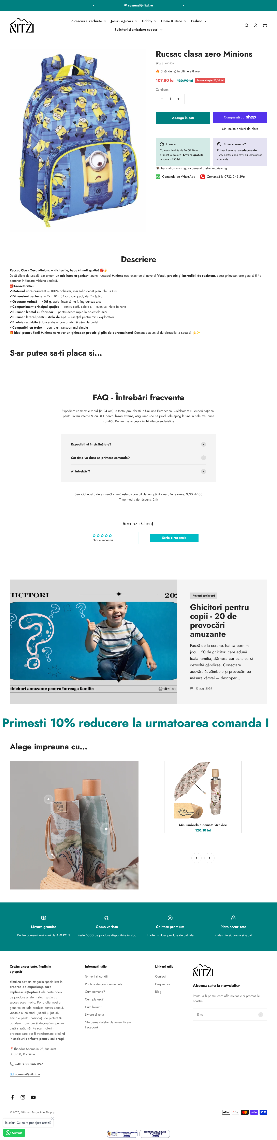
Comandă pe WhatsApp (178, 176)
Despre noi (162, 984)
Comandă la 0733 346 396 (226, 176)
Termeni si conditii (97, 976)
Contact (160, 976)
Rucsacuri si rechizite (86, 21)
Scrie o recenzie (174, 537)
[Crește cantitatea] (178, 99)
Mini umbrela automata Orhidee (203, 825)
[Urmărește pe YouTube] (33, 1097)
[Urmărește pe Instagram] (23, 1097)
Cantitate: (162, 89)
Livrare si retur (94, 1014)
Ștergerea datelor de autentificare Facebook (108, 1025)
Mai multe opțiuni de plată (240, 128)
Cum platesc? (94, 999)
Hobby (147, 21)
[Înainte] (183, 5)
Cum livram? (93, 1007)
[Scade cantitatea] (162, 99)
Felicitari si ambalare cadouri (136, 29)
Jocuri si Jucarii (122, 21)
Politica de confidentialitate (103, 984)
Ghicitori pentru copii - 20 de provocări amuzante (219, 620)
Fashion (196, 21)
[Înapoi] (93, 5)
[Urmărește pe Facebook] (12, 1097)
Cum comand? (95, 991)
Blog (158, 991)
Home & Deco (171, 21)
